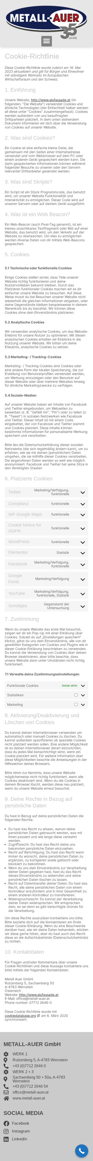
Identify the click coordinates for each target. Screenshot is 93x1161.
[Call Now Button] (81, 1150)
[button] (46, 41)
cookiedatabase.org (20, 1016)
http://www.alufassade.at (50, 100)
